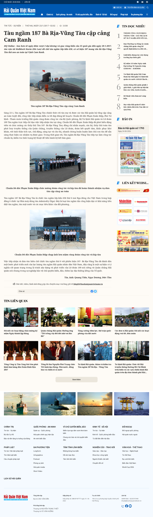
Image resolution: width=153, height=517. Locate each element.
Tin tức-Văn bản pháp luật (13, 451)
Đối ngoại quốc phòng (130, 431)
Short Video (37, 471)
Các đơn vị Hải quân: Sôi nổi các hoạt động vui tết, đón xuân (132, 332)
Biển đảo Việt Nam (129, 463)
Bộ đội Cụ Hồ (9, 435)
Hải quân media (39, 467)
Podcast (36, 459)
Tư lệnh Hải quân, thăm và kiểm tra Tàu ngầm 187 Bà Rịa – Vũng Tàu (94, 365)
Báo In (118, 7)
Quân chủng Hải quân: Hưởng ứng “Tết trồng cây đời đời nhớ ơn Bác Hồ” (57, 333)
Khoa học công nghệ (100, 455)
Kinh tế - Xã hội (101, 14)
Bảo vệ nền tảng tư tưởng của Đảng (17, 439)
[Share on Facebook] (92, 291)
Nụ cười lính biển (128, 459)
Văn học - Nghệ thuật (130, 451)
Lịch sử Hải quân (12, 478)
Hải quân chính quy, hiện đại (43, 435)
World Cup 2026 (128, 467)
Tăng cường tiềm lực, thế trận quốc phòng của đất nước (94, 332)
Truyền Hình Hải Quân (135, 7)
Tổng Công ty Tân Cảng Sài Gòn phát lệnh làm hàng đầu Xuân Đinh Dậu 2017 (21, 367)
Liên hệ (27, 2)
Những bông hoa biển (71, 451)
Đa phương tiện (137, 14)
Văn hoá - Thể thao (132, 447)
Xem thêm (76, 380)
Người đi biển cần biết (101, 459)
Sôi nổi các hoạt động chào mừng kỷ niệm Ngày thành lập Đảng (20, 332)
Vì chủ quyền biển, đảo (84, 14)
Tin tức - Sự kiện (12, 26)
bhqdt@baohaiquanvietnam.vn (88, 284)
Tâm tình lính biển (72, 447)
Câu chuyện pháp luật (12, 459)
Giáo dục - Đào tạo (100, 451)
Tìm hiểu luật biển (10, 455)
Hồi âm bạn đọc (69, 455)
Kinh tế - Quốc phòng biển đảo (104, 435)
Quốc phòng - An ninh (64, 14)
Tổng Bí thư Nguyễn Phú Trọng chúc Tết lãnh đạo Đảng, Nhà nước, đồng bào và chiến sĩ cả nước (58, 367)
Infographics (38, 455)
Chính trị (49, 14)
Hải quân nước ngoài (129, 435)
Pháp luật (124, 14)
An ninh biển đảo (39, 439)
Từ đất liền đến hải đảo (101, 439)
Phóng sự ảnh (38, 463)
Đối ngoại (113, 14)
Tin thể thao (126, 455)
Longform (37, 451)
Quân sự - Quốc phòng (41, 431)
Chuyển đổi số (98, 463)
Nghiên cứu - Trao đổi (104, 447)
